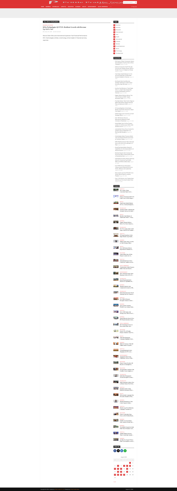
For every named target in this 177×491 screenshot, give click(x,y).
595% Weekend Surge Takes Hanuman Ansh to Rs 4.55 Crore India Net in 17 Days (124, 143)
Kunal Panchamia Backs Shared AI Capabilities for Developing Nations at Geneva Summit (124, 149)
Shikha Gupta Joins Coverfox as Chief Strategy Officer (127, 242)
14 (127, 468)
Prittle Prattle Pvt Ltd (59, 489)
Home (42, 6)
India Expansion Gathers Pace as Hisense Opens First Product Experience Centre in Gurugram (127, 383)
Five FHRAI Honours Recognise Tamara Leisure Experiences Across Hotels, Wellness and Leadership (124, 167)
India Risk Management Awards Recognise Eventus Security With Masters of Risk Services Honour (127, 376)
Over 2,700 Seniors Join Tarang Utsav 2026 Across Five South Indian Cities (127, 312)
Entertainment (92, 6)
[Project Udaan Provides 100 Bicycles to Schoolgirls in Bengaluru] (115, 362)
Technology (55, 6)
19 (121, 471)
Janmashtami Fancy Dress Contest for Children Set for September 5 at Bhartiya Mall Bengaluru (124, 130)
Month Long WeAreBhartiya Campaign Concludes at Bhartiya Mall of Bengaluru (127, 408)
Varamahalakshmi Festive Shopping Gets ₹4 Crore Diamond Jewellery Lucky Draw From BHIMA (126, 351)
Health (84, 6)
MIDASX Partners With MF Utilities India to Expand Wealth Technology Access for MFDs (127, 344)
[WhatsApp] (125, 450)
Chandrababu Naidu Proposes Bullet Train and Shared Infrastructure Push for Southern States (124, 137)
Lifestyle (63, 6)
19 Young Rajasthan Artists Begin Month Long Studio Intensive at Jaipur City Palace (124, 109)
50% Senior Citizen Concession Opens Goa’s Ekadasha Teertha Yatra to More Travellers (77, 11)
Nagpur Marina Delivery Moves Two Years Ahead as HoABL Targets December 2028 (124, 97)
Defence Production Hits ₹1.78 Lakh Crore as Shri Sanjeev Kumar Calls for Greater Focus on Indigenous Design (82, 14)
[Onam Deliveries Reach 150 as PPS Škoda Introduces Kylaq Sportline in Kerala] (115, 317)
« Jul (114, 481)
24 (115, 474)
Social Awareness (103, 6)
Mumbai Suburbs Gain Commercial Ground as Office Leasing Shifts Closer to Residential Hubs (124, 154)
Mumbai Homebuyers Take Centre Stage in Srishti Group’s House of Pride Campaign (126, 402)
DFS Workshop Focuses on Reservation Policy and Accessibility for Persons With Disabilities (127, 325)
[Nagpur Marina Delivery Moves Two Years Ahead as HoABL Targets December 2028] (115, 221)
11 (118, 468)
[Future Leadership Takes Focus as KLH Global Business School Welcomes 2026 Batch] (115, 413)
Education (71, 6)
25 (118, 474)
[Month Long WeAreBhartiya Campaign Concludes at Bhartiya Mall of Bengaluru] (115, 407)
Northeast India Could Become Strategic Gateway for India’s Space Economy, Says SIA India (123, 82)
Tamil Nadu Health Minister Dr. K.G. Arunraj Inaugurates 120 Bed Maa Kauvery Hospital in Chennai (123, 75)
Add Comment (57, 31)
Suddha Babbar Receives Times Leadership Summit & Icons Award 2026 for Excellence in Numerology (126, 434)
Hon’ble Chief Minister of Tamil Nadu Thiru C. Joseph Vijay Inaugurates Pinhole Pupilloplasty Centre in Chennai (126, 216)
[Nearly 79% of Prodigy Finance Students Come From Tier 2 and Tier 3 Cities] (115, 330)
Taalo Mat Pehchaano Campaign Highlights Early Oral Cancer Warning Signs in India (127, 338)
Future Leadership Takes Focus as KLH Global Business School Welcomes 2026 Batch (127, 415)
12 (121, 468)
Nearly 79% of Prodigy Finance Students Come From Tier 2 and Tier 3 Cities (127, 332)
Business (48, 6)
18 (118, 471)
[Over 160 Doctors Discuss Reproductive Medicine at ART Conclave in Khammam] (115, 247)
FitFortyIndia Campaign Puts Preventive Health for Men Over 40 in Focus (127, 396)
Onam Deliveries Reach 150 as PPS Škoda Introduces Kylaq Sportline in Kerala (127, 319)
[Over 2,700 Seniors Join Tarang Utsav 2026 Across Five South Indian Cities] (115, 311)
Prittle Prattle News (74, 489)
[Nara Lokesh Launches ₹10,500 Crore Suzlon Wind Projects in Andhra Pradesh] (115, 305)
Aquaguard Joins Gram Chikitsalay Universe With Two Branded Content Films (126, 357)
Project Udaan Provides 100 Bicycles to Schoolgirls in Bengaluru (126, 364)
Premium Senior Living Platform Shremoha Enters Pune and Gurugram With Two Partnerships (126, 389)
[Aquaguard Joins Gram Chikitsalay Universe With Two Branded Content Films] (115, 356)
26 (121, 474)
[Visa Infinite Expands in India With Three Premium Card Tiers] (115, 426)
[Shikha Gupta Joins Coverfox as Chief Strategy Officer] (115, 241)
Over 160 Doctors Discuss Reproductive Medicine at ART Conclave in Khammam (122, 119)
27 (124, 474)
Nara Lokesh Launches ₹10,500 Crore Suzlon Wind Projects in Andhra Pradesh (124, 174)
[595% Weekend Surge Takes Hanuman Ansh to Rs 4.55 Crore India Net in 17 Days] (115, 273)
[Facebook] (114, 450)
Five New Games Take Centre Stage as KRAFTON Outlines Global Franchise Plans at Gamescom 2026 (124, 102)
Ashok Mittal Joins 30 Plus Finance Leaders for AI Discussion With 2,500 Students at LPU (124, 125)
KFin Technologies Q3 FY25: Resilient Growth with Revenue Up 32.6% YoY (64, 28)
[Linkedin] (121, 450)
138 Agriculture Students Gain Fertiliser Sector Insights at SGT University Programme (127, 370)
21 (127, 471)
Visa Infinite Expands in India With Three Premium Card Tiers (127, 428)
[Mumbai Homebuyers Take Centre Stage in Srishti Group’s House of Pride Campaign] (115, 401)
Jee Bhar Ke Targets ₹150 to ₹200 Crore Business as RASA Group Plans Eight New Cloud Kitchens (127, 440)
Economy (77, 6)
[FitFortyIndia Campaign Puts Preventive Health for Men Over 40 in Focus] (115, 394)
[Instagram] (118, 450)
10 (115, 468)
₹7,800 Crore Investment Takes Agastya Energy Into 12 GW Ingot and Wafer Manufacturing (127, 421)
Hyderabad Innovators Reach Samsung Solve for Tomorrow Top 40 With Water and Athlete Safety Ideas (124, 160)
